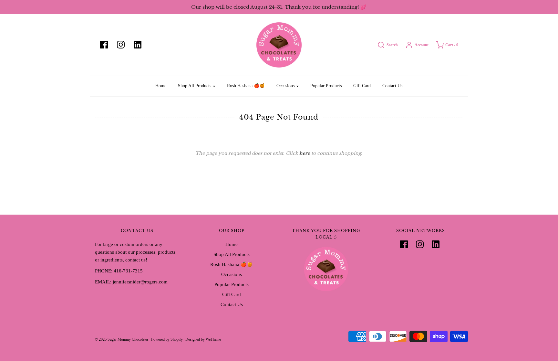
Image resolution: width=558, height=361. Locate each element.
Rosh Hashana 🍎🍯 (246, 85)
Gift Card (362, 85)
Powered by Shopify (167, 339)
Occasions (231, 274)
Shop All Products (231, 254)
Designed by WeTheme (203, 339)
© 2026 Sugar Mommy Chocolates (122, 339)
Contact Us (392, 85)
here (304, 153)
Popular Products (326, 85)
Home (160, 85)
